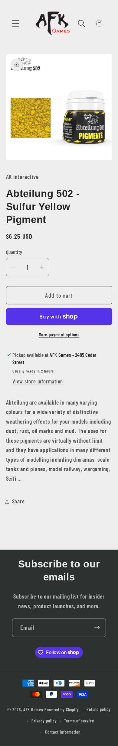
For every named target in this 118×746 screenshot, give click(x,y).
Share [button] (18, 501)
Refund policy (99, 709)
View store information (37, 381)
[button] (15, 23)
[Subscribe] (97, 627)
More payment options (59, 334)
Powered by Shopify (61, 709)
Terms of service (79, 720)
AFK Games (33, 709)
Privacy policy (44, 720)
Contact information (62, 732)
